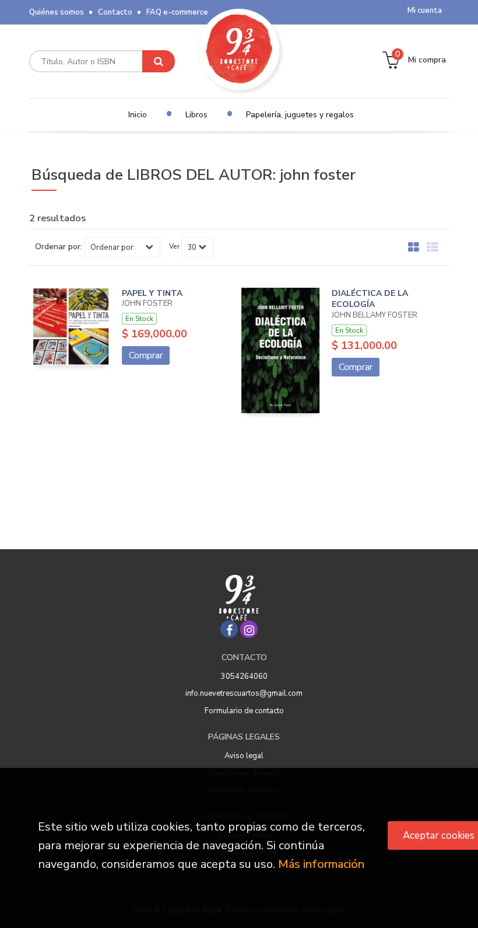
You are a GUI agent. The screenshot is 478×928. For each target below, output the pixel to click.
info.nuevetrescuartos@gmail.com (244, 693)
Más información (321, 864)
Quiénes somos (56, 12)
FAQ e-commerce (177, 12)
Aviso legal (243, 756)
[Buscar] (158, 61)
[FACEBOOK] (229, 629)
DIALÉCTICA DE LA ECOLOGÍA (370, 299)
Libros (196, 114)
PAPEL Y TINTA (152, 293)
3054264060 (244, 676)
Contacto (115, 12)
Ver (174, 246)
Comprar (146, 355)
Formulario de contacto (244, 711)
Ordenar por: (58, 247)
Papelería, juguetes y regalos (300, 114)
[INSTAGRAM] (249, 629)
